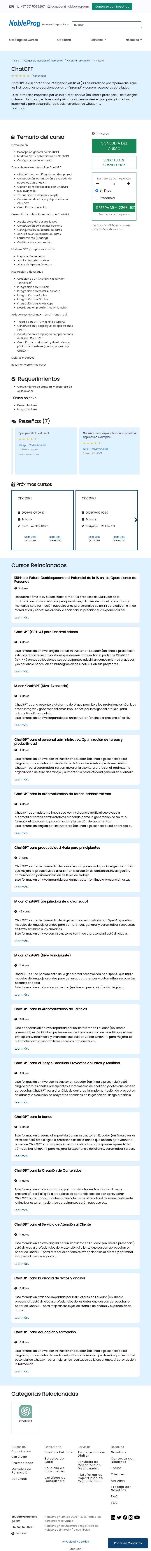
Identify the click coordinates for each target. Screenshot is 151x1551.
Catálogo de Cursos (23, 40)
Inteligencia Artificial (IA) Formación (43, 60)
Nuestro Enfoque (59, 1452)
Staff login (75, 1548)
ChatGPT (99, 60)
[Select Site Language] (11, 6)
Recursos (19, 1479)
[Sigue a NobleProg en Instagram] (131, 1517)
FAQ (114, 1496)
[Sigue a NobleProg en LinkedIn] (113, 1517)
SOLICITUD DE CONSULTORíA (114, 163)
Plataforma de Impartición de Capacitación (90, 1478)
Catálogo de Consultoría (55, 1479)
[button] (135, 519)
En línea (105, 190)
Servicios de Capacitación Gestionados (89, 1465)
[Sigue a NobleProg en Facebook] (125, 1517)
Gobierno (64, 40)
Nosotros (133, 40)
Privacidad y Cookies (75, 1541)
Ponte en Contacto (128, 1543)
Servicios (97, 40)
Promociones (22, 1463)
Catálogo (19, 1457)
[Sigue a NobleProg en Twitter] (119, 1517)
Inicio (16, 60)
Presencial (107, 198)
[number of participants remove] (98, 184)
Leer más (18, 108)
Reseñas (118, 1480)
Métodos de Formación (21, 1471)
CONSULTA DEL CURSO (114, 146)
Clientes (118, 1474)
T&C (114, 1503)
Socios (116, 1468)
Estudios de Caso (54, 1460)
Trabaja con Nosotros (121, 1488)
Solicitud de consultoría (54, 1470)
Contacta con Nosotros (112, 6)
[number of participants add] (129, 184)
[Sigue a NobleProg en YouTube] (137, 1517)
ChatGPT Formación (78, 60)
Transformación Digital (91, 1454)
